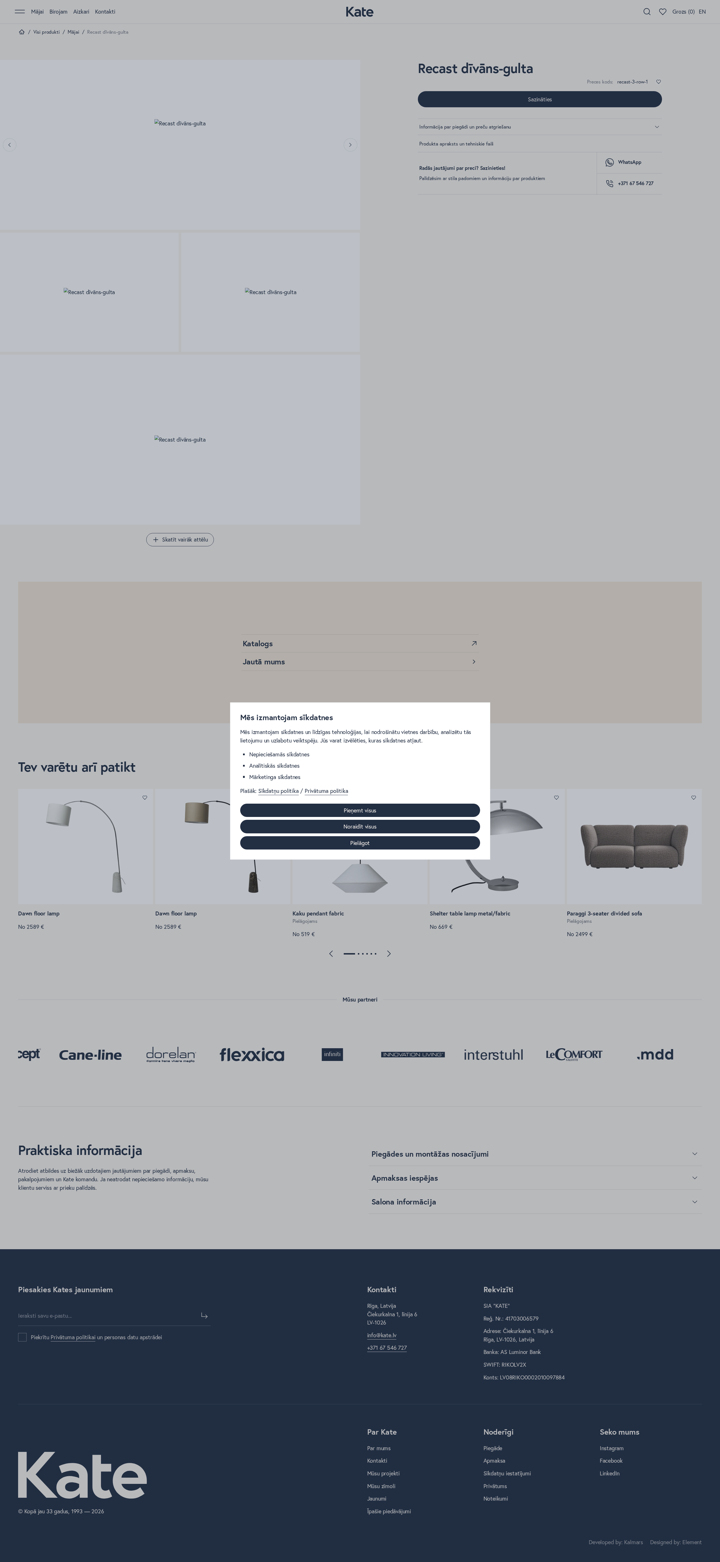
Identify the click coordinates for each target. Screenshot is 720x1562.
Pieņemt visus (360, 810)
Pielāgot (360, 842)
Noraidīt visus (359, 826)
